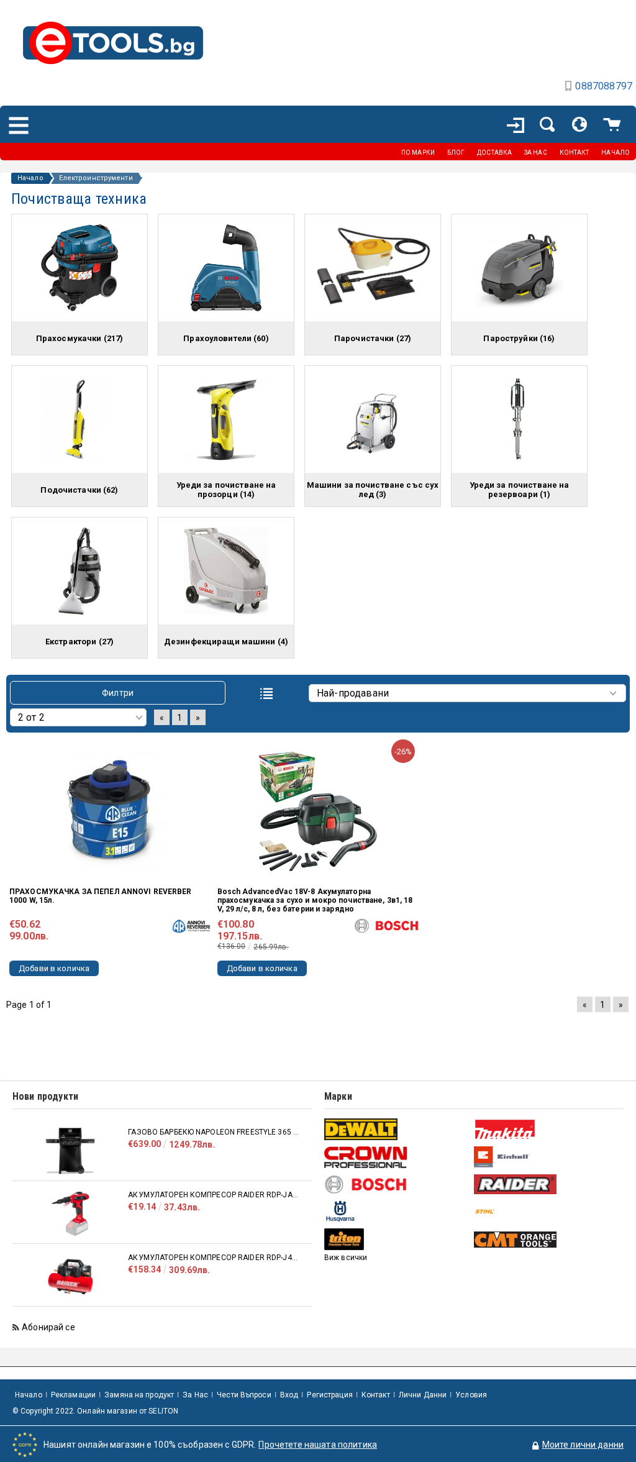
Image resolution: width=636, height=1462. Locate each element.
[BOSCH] (397, 1184)
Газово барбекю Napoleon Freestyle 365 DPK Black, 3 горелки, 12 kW (213, 1132)
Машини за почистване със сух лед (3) (373, 489)
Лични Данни (423, 1395)
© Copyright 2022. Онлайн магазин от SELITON (95, 1411)
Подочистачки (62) (79, 490)
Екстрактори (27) (79, 641)
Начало (30, 178)
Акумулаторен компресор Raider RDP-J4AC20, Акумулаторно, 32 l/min (213, 1257)
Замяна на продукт (139, 1395)
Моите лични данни (583, 1445)
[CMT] (547, 1239)
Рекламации (73, 1395)
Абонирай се (48, 1327)
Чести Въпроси (244, 1395)
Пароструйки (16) (519, 338)
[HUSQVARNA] (397, 1211)
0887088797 (603, 86)
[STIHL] (547, 1211)
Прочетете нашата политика (317, 1445)
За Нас (195, 1395)
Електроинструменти (96, 178)
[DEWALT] (397, 1129)
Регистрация (329, 1395)
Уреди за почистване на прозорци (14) (226, 489)
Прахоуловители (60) (225, 338)
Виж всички (345, 1257)
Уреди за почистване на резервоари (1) (520, 489)
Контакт (375, 1395)
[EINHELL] (547, 1157)
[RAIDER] (547, 1184)
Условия (471, 1395)
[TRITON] (397, 1239)
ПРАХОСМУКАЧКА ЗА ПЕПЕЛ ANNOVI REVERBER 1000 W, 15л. (100, 896)
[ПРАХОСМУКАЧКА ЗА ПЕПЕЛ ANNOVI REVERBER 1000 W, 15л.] (110, 811)
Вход (289, 1395)
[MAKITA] (547, 1129)
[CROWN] (397, 1156)
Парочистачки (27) (372, 338)
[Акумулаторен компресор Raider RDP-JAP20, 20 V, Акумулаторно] (70, 1213)
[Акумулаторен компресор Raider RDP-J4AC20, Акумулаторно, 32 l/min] (70, 1276)
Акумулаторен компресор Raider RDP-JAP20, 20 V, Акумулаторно (213, 1194)
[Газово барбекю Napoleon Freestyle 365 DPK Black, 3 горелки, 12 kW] (70, 1151)
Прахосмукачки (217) (79, 338)
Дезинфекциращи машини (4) (226, 641)
